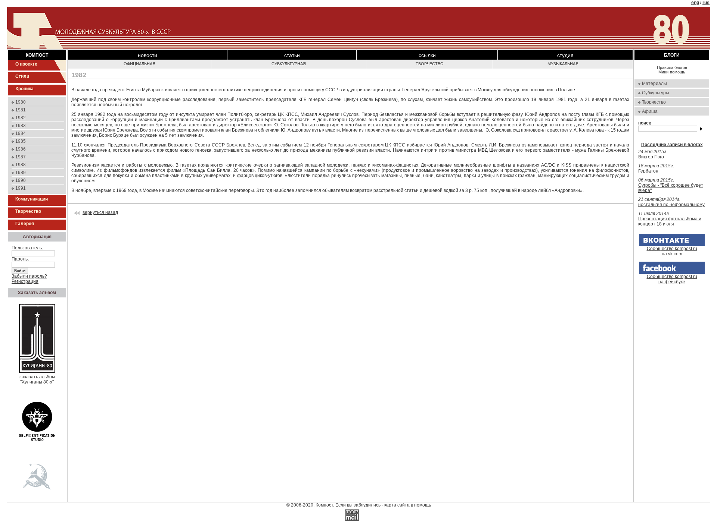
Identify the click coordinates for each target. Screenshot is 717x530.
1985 (20, 141)
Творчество (28, 211)
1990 (20, 180)
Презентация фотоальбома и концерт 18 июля (669, 221)
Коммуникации (31, 199)
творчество (430, 63)
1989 (20, 172)
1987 (20, 157)
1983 (20, 125)
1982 (20, 117)
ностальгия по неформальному (671, 204)
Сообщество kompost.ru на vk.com (672, 251)
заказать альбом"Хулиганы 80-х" (37, 379)
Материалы (654, 83)
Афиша (650, 111)
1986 (20, 149)
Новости (147, 55)
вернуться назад (100, 212)
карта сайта (397, 505)
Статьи (292, 55)
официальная (139, 63)
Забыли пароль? (29, 276)
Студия (565, 55)
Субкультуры (655, 92)
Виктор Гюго (651, 157)
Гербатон (648, 171)
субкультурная (288, 63)
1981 (20, 110)
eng (695, 2)
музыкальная (562, 63)
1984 (20, 133)
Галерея (24, 223)
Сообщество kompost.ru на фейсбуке (672, 279)
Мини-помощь (671, 72)
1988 (20, 164)
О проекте (26, 64)
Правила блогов (672, 67)
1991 (20, 188)
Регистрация (25, 281)
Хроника (24, 88)
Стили (22, 76)
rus (706, 2)
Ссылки (427, 55)
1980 (20, 102)
